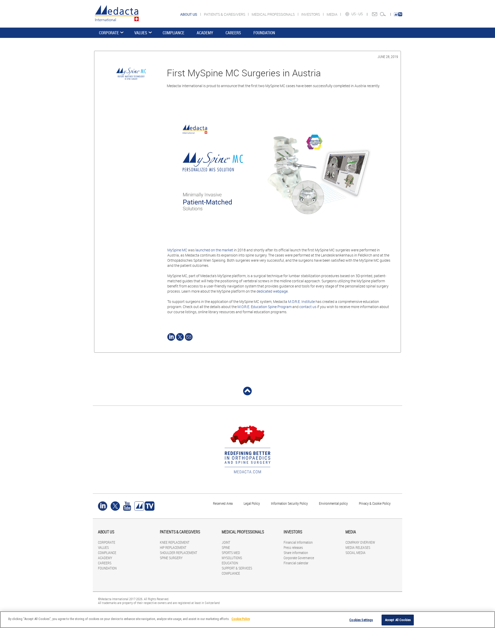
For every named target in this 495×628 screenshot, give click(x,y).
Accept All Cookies (398, 620)
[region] (247, 619)
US (361, 14)
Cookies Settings (361, 620)
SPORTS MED (231, 552)
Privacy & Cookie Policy (375, 503)
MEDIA (332, 14)
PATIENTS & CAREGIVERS (225, 14)
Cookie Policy (241, 619)
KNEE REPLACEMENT (174, 542)
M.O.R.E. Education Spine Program (264, 306)
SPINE (226, 547)
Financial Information (298, 542)
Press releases (293, 547)
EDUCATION (230, 562)
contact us (307, 306)
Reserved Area (223, 503)
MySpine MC (177, 249)
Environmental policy (333, 503)
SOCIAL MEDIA (355, 552)
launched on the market (214, 249)
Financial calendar (296, 562)
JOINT (226, 542)
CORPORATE (109, 33)
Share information (296, 552)
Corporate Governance (299, 557)
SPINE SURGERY (171, 557)
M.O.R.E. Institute (301, 301)
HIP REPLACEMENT (173, 547)
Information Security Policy (289, 503)
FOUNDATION (264, 33)
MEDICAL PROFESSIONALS (273, 14)
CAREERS (233, 33)
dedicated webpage (272, 291)
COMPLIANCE (173, 33)
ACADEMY (205, 33)
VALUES (140, 33)
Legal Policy (252, 503)
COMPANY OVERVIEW (360, 542)
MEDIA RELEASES (357, 547)
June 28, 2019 (387, 56)
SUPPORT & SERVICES (237, 568)
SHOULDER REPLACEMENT (178, 552)
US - (354, 14)
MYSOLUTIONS (232, 557)
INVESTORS (311, 14)
